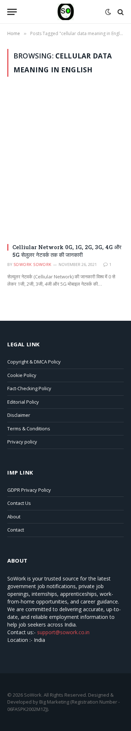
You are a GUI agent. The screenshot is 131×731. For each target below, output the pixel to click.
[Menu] (12, 12)
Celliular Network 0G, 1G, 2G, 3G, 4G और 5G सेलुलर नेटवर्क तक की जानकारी (67, 250)
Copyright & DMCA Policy (34, 361)
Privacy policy (22, 441)
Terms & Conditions (28, 428)
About (13, 516)
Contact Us (19, 503)
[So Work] (65, 12)
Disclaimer (18, 415)
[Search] (120, 12)
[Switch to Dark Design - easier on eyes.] (108, 12)
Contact (15, 529)
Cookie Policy (21, 375)
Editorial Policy (23, 402)
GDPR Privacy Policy (29, 490)
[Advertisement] (65, 157)
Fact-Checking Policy (29, 388)
